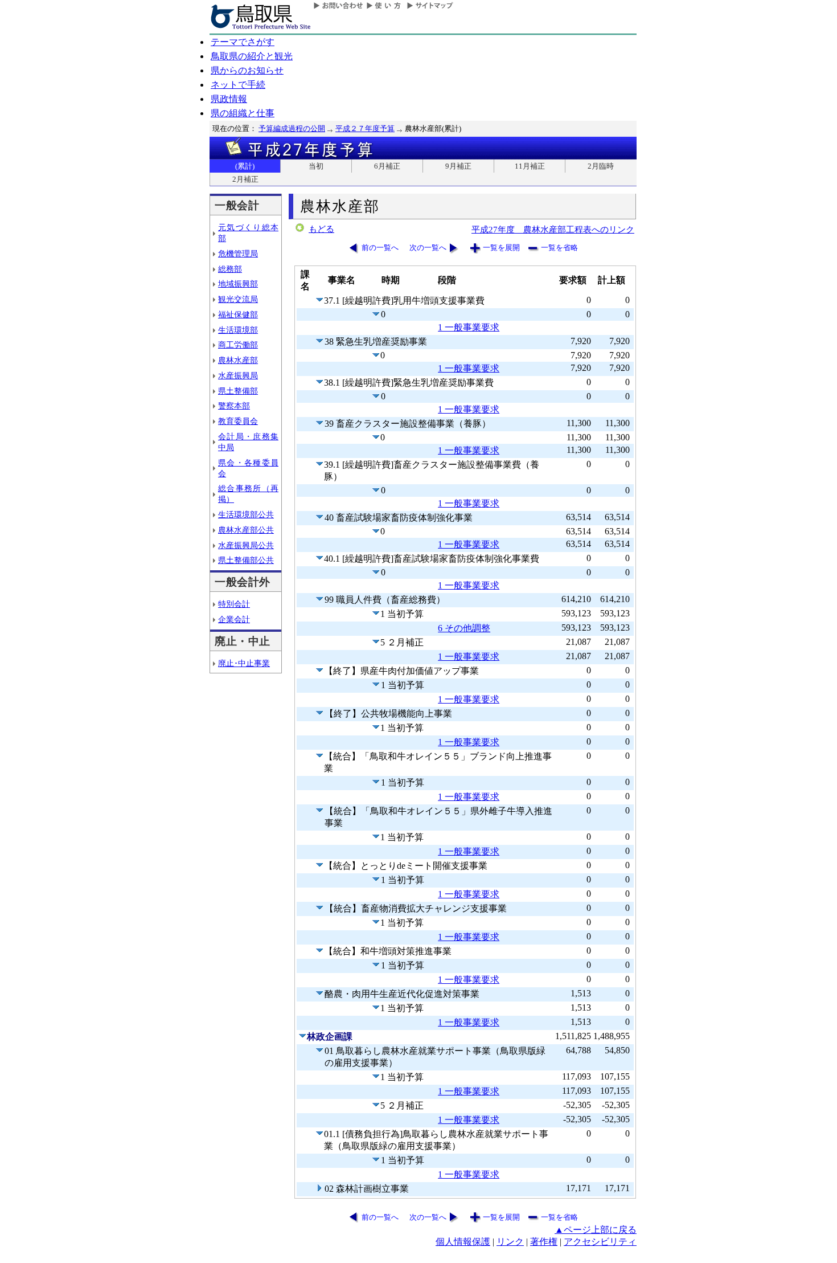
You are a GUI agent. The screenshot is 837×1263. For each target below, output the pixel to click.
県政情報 (229, 99)
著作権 (543, 1241)
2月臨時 (601, 166)
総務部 (230, 268)
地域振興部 (238, 283)
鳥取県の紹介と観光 (252, 56)
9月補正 (458, 166)
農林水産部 (238, 360)
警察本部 (234, 405)
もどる (321, 229)
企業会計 (234, 619)
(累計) (245, 166)
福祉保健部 (238, 314)
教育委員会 (238, 421)
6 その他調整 (464, 628)
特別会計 (234, 603)
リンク (510, 1241)
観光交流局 (238, 299)
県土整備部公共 (246, 560)
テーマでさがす (242, 42)
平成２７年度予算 (365, 128)
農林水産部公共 (246, 529)
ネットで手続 (238, 84)
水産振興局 (238, 375)
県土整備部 (238, 390)
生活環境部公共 (246, 514)
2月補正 (245, 179)
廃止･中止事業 (244, 663)
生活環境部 (238, 329)
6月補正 (387, 166)
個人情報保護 (463, 1241)
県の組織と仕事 (242, 113)
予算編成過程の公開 (292, 128)
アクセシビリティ (600, 1241)
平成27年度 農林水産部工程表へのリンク (552, 229)
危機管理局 (238, 253)
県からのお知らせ (247, 70)
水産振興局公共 (246, 545)
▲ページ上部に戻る (596, 1230)
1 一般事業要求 (468, 327)
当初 (316, 166)
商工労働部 (238, 344)
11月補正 (530, 166)
